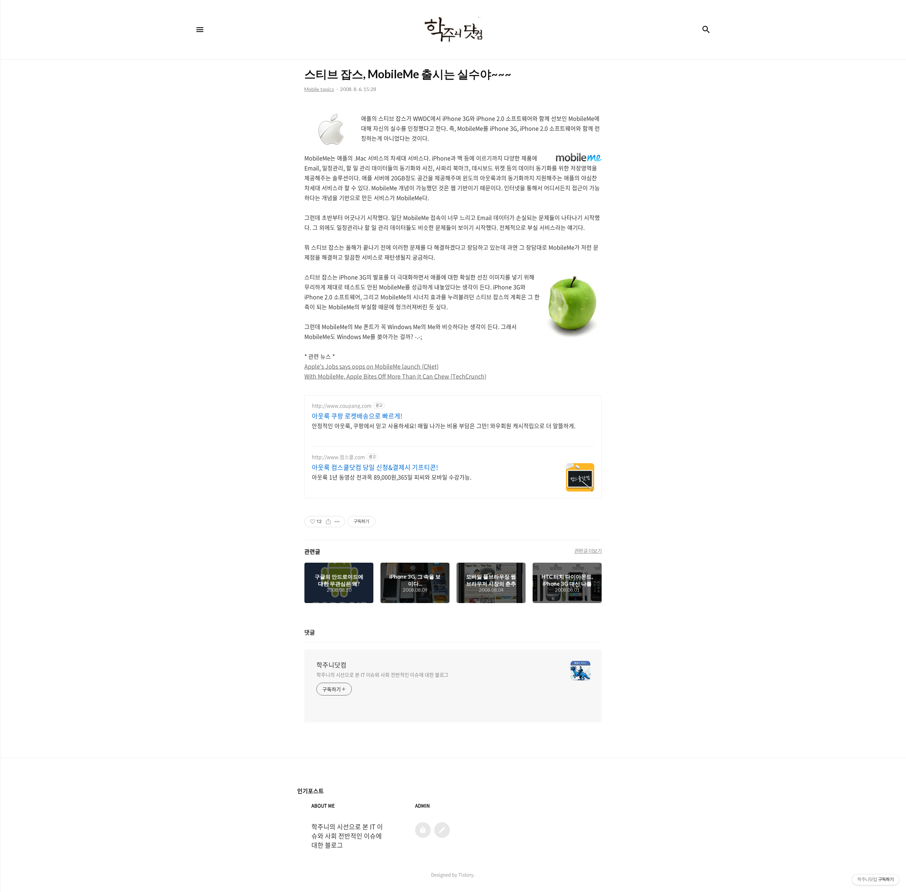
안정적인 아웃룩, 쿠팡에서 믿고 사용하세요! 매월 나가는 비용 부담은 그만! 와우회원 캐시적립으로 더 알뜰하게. (443, 425)
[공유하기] (328, 521)
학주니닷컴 (331, 665)
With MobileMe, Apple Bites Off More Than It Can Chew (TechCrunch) (395, 376)
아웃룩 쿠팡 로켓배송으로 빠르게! (357, 416)
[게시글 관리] (337, 521)
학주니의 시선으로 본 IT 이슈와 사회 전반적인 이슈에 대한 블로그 (382, 674)
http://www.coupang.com (342, 406)
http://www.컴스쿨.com (338, 457)
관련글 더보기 (588, 550)
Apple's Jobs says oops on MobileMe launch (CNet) (371, 366)
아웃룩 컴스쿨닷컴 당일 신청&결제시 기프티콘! (375, 467)
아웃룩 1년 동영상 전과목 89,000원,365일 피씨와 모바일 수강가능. (391, 477)
